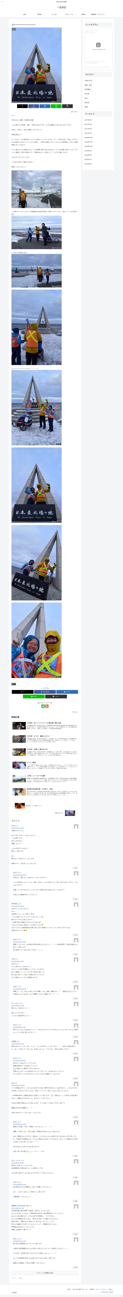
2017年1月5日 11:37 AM (19, 1124)
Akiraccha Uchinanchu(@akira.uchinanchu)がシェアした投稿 (102, 67)
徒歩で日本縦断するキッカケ (80, 1289)
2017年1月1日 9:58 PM (17, 961)
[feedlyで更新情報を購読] (43, 706)
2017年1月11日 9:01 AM (19, 1241)
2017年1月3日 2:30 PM (17, 1163)
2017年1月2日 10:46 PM (17, 1085)
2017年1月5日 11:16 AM (19, 1184)
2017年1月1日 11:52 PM (19, 942)
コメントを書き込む (45, 1273)
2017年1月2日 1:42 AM (17, 1005)
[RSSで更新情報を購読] (47, 706)
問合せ (110, 1289)
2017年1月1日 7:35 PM (17, 828)
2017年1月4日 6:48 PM (19, 1060)
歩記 (14, 684)
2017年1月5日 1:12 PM (17, 1208)
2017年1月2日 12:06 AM (19, 989)
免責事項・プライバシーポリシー (98, 1289)
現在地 (69, 1289)
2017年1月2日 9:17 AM (19, 1027)
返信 (76, 868)
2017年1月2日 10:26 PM (19, 875)
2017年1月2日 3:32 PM (17, 1043)
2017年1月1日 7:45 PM (17, 906)
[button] (67, 106)
